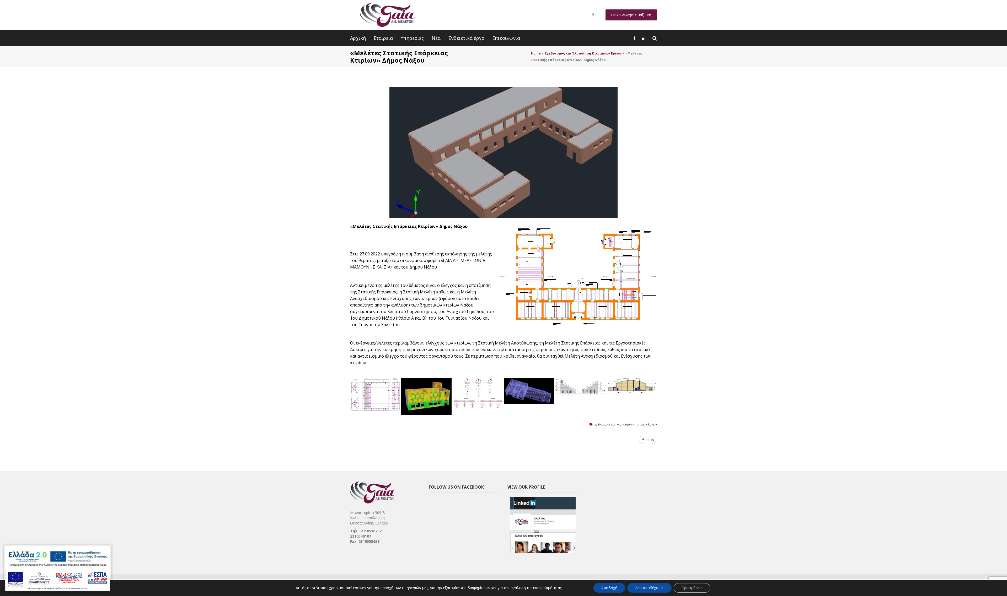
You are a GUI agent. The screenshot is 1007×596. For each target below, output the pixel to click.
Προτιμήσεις (692, 587)
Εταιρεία (383, 38)
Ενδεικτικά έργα (466, 38)
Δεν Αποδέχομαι (649, 587)
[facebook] (643, 440)
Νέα (436, 38)
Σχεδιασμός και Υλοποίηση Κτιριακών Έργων (625, 424)
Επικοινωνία (506, 38)
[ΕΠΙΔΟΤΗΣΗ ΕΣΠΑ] (57, 568)
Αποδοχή (609, 587)
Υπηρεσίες (412, 38)
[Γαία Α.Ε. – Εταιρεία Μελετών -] (387, 15)
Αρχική (358, 38)
